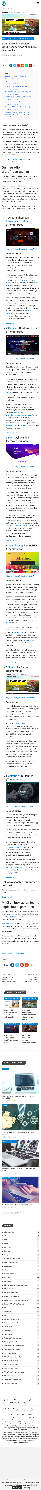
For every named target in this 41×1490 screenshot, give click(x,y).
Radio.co (26, 425)
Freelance (13, 38)
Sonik (11, 667)
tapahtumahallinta (12, 847)
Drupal (6, 1243)
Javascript (8, 1266)
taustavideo (20, 723)
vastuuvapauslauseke (26, 1441)
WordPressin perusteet (9, 1141)
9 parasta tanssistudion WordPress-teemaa (32, 979)
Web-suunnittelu (10, 1353)
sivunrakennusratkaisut (14, 867)
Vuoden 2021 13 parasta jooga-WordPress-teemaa (9, 979)
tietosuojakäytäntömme (20, 1442)
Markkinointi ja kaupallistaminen (16, 1285)
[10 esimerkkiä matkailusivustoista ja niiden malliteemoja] (11, 1002)
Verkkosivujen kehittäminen (14, 1345)
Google (6, 1255)
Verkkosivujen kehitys (12, 1349)
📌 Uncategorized (10, 1383)
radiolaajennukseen (9, 916)
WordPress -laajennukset (13, 1357)
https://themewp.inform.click (22, 1418)
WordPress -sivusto (11, 1361)
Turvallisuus (8, 1334)
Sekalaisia (5, 1069)
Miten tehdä (8, 1289)
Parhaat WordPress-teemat (26, 38)
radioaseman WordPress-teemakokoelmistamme (20, 162)
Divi (10, 437)
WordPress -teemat (11, 1368)
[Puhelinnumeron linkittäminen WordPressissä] (20, 1190)
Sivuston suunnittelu (11, 1319)
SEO (5, 1315)
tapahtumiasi (19, 632)
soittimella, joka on (29, 640)
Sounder (13, 545)
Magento (7, 1281)
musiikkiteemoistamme (19, 159)
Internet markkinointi (11, 1262)
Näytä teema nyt (12, 249)
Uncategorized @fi (11, 1342)
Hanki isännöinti (26, 249)
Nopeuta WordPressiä (12, 1296)
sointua (12, 776)
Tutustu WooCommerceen (13, 1338)
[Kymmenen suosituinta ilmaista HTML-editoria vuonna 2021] (20, 1081)
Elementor (8, 1247)
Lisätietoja (27, 1487)
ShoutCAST (10, 425)
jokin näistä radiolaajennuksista (17, 525)
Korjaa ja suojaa (10, 1274)
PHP (5, 1308)
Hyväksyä (16, 1488)
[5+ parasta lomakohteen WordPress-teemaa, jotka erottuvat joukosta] (29, 1002)
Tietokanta (8, 1327)
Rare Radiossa (7, 923)
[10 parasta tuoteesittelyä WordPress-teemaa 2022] (11, 1028)
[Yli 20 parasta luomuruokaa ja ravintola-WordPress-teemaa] (29, 1028)
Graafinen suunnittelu (12, 1258)
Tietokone (7, 1330)
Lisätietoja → (11, 323)
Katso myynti (7, 897)
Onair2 (12, 328)
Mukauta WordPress (11, 1293)
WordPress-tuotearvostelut (14, 1372)
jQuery (6, 1270)
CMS (6, 1239)
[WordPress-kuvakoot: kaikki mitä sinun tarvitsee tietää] (20, 1153)
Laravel (7, 1277)
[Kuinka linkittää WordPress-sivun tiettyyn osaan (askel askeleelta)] (20, 1117)
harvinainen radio (16, 221)
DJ (15, 766)
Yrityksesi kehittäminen (12, 1380)
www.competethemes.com (12, 953)
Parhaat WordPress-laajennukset (16, 1300)
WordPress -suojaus (11, 1364)
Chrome (5, 38)
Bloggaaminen (9, 1232)
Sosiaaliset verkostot (11, 1323)
